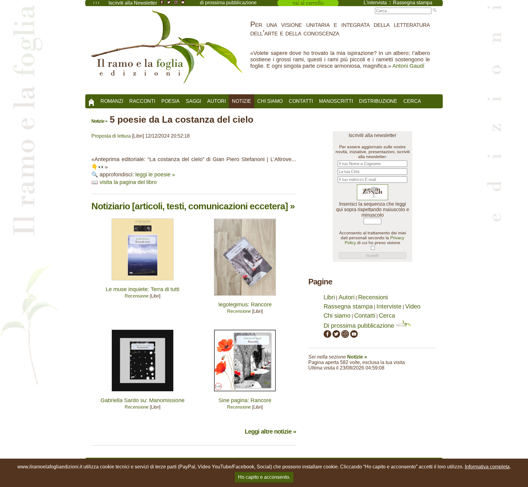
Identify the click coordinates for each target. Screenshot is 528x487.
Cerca (412, 101)
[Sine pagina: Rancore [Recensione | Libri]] (245, 392)
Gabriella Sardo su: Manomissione (143, 400)
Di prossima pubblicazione (360, 325)
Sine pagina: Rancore (244, 400)
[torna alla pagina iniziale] (91, 100)
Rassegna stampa (348, 306)
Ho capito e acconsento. (264, 477)
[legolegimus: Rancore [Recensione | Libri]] (245, 297)
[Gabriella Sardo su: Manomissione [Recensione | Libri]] (143, 392)
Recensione (136, 295)
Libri (329, 297)
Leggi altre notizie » (270, 431)
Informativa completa (487, 466)
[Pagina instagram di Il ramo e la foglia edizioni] (345, 335)
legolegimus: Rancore (245, 304)
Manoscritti (336, 101)
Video (412, 306)
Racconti (142, 101)
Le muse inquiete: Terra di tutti (142, 289)
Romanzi (112, 101)
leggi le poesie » (155, 174)
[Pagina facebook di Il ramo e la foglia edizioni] (327, 335)
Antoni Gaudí (408, 66)
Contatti (301, 101)
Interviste (389, 306)
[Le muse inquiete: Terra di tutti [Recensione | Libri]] (143, 281)
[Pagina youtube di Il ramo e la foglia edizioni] (354, 335)
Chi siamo (270, 101)
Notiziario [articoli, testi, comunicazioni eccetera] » (193, 206)
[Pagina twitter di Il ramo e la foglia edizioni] (336, 335)
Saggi (193, 101)
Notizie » (99, 121)
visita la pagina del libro (128, 182)
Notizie (241, 101)
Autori (216, 101)
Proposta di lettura (111, 136)
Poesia (170, 101)
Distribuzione (378, 101)
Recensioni (373, 297)
